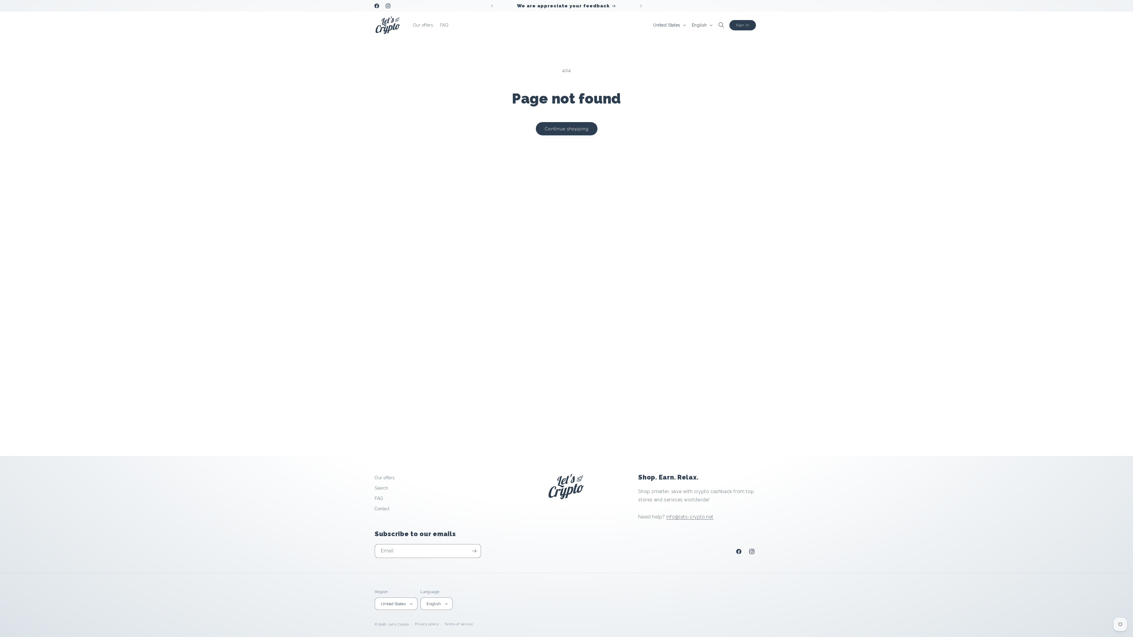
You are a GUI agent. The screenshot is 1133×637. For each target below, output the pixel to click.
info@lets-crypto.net (689, 517)
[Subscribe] (474, 551)
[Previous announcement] (491, 6)
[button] (721, 25)
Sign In (742, 25)
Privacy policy (427, 624)
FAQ (379, 498)
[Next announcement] (641, 6)
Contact (382, 508)
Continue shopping (567, 129)
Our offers (385, 477)
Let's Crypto (398, 624)
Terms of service (459, 624)
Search (381, 488)
